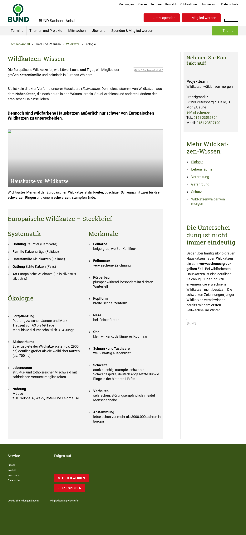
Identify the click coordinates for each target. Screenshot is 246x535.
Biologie (197, 162)
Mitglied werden (204, 18)
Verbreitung (200, 177)
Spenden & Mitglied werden (132, 31)
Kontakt (170, 4)
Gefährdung (200, 184)
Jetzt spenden (164, 18)
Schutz (196, 192)
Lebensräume (202, 169)
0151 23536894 (205, 118)
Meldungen (126, 4)
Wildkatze (72, 44)
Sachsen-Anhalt (19, 44)
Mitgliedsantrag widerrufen (64, 500)
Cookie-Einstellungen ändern (23, 500)
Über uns (98, 31)
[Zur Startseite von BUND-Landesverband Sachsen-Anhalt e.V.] (18, 13)
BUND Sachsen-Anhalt (148, 70)
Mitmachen (77, 31)
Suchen (235, 17)
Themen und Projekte (45, 31)
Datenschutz (229, 4)
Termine (155, 4)
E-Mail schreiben (199, 112)
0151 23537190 (208, 123)
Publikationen (189, 4)
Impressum (209, 4)
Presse (142, 4)
